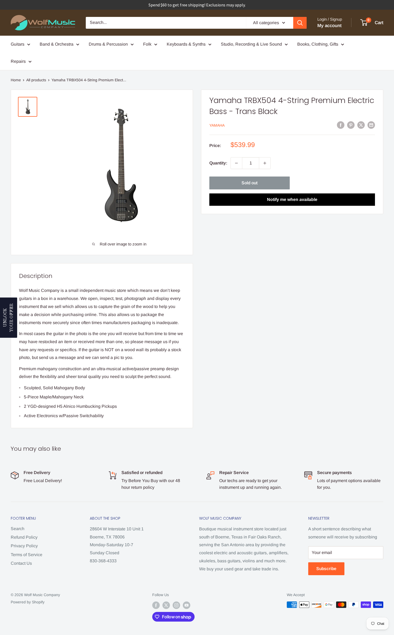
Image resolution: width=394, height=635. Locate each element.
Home (16, 80)
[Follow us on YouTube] (186, 605)
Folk (147, 44)
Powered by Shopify (27, 602)
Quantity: (218, 163)
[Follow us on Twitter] (166, 605)
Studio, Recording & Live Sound (251, 44)
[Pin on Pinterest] (351, 125)
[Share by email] (371, 125)
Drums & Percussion (108, 44)
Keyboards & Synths (186, 44)
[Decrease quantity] (236, 163)
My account (329, 25)
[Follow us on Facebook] (156, 605)
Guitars (17, 44)
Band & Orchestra (56, 44)
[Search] (300, 23)
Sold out (249, 183)
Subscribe (326, 568)
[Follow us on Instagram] (176, 605)
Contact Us (21, 563)
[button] (8, 318)
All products (36, 80)
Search (17, 528)
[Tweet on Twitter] (361, 125)
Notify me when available (292, 199)
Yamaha (217, 125)
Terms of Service (26, 554)
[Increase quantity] (264, 163)
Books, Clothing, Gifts (317, 44)
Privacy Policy (24, 546)
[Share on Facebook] (340, 125)
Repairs (18, 61)
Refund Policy (24, 537)
